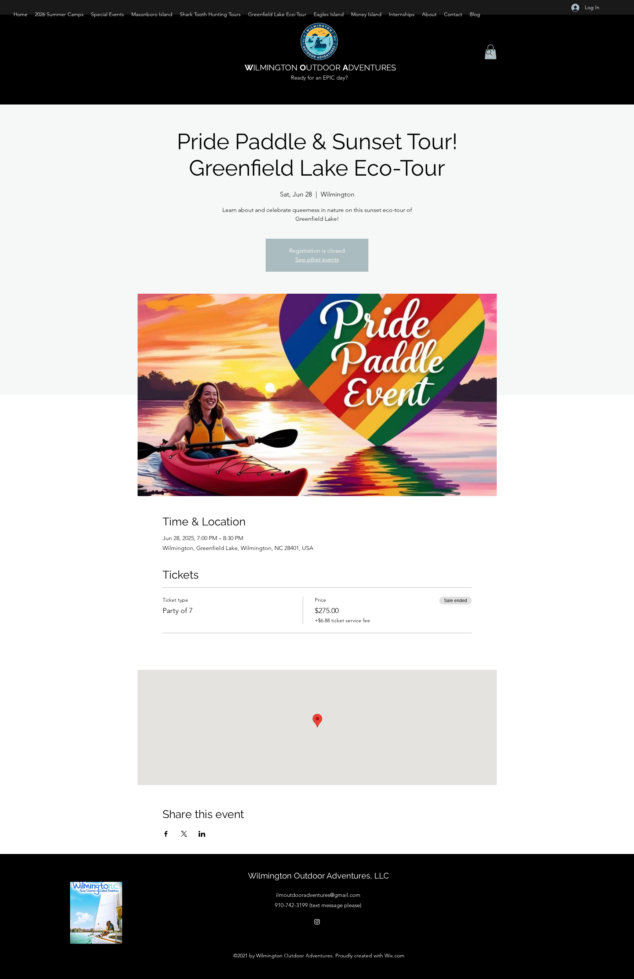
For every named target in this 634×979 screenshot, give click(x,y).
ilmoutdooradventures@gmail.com (318, 894)
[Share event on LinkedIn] (201, 834)
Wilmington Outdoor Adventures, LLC (318, 875)
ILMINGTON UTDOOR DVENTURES (320, 67)
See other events (317, 259)
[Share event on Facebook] (166, 834)
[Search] (489, 52)
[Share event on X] (184, 834)
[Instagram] (317, 921)
